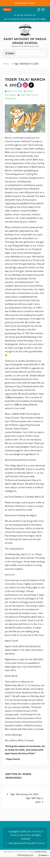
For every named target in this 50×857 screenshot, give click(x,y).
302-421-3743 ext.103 (26, 15)
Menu (11, 53)
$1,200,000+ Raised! (23, 9)
